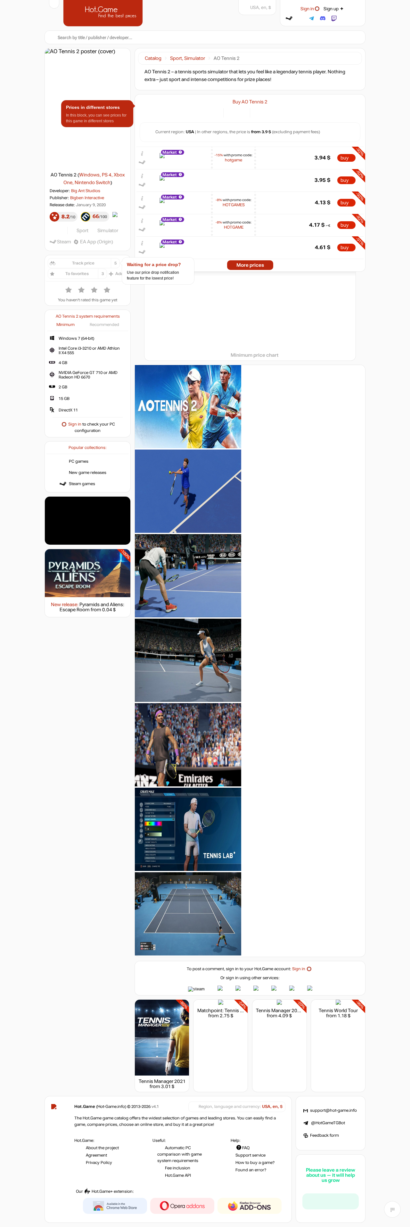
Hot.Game (104, 12)
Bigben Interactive (87, 198)
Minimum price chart (254, 355)
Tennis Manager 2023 (279, 1010)
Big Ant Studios (85, 191)
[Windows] (258, 112)
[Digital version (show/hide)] (232, 112)
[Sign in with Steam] (289, 18)
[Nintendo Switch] (290, 112)
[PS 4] (266, 112)
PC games (78, 461)
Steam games (82, 484)
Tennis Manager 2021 (162, 1081)
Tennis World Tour (338, 1010)
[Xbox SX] (282, 112)
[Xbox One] (274, 112)
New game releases (87, 472)
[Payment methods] (214, 112)
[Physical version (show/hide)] (241, 112)
